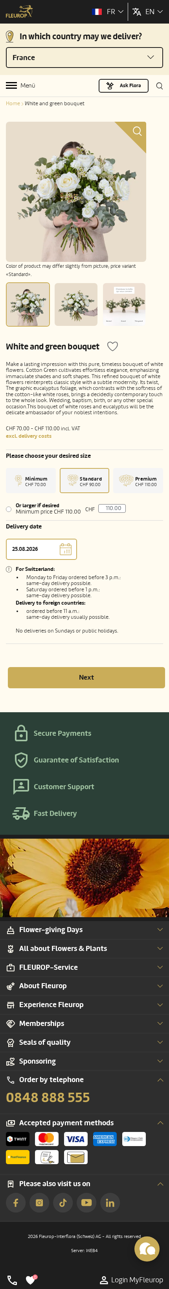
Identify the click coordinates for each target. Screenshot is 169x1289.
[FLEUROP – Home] (19, 12)
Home (13, 103)
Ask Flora (130, 85)
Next (86, 677)
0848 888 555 (48, 1097)
